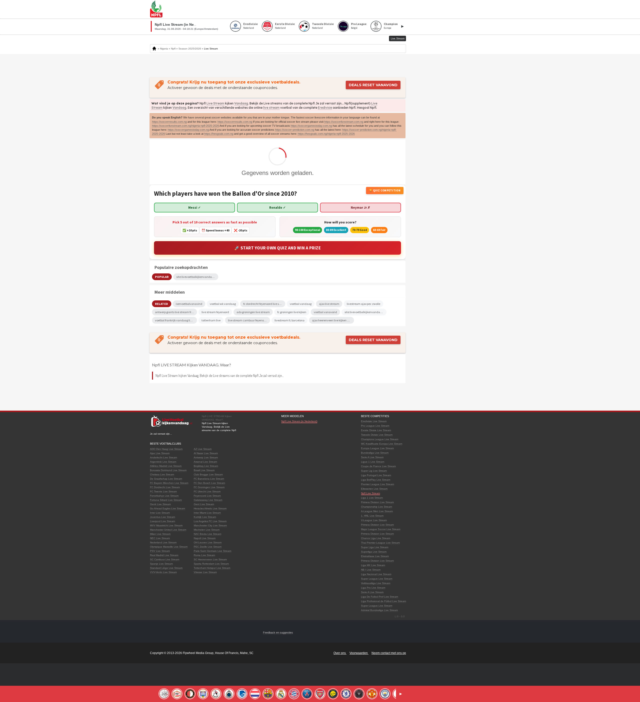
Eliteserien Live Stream (374, 488)
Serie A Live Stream (372, 457)
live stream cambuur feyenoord (248, 320)
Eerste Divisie (285, 24)
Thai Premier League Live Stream (380, 542)
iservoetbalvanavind (189, 304)
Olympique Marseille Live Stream (169, 546)
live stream (271, 107)
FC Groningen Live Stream (209, 487)
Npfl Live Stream (370, 493)
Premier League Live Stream (377, 484)
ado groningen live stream (253, 312)
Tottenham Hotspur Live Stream (212, 568)
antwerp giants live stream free (174, 312)
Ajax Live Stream (160, 453)
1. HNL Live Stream (372, 515)
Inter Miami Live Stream (207, 512)
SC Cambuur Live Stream (164, 559)
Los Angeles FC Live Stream (210, 521)
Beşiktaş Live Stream (206, 466)
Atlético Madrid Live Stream (166, 466)
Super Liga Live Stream (374, 547)
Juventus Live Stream (162, 517)
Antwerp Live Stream (206, 457)
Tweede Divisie (323, 24)
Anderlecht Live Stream (163, 457)
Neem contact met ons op (389, 653)
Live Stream (215, 103)
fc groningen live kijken (291, 312)
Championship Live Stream (376, 506)
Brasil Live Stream (204, 470)
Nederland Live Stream (163, 542)
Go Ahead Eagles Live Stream (167, 508)
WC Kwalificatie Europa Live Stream (381, 443)
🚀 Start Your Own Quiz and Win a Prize (277, 248)
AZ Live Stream (203, 449)
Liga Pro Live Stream (373, 587)
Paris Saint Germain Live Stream (212, 551)
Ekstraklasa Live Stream (375, 556)
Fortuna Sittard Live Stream (166, 500)
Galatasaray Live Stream (208, 500)
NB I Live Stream (370, 569)
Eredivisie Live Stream (373, 421)
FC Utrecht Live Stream (207, 491)
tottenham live (211, 320)
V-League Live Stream (374, 520)
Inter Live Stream (160, 512)
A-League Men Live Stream (377, 511)
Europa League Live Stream (377, 448)
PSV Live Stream (160, 551)
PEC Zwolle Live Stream (208, 546)
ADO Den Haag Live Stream (166, 449)
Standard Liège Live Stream (166, 568)
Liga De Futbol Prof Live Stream (379, 596)
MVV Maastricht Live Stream (166, 525)
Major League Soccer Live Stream (380, 529)
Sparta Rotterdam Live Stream (211, 563)
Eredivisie (250, 24)
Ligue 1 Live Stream (372, 461)
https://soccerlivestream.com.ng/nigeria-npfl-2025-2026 (185, 125)
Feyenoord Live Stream (207, 495)
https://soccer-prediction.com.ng (294, 129)
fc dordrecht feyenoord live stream (264, 304)
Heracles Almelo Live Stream (210, 508)
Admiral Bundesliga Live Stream (379, 610)
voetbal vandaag (301, 304)
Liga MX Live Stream (373, 565)
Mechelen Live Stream (207, 529)
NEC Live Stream (160, 538)
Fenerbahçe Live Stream (164, 495)
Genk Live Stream (160, 504)
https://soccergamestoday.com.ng (311, 125)
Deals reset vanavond (373, 85)
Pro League (358, 24)
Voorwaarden (359, 653)
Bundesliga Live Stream (374, 452)
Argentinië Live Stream (163, 461)
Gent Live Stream (204, 504)
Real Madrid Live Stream (164, 555)
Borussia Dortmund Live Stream (168, 470)
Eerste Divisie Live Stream (376, 430)
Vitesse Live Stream (205, 572)
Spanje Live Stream (161, 563)
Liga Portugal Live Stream (376, 475)
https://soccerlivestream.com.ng (343, 121)
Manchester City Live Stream (210, 525)
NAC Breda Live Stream (207, 534)
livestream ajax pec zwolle (363, 304)
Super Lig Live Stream (374, 470)
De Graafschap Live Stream (166, 478)
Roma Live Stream (204, 555)
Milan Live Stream (160, 534)
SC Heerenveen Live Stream (210, 559)
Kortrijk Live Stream (205, 517)
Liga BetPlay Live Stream (375, 479)
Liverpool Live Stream (162, 521)
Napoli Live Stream (205, 538)
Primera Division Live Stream (377, 502)
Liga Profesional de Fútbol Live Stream (383, 601)
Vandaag (241, 103)
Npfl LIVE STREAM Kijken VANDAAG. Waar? (191, 364)
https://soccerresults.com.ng (169, 121)
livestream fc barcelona (289, 320)
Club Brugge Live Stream (208, 474)
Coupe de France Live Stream (378, 466)
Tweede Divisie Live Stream (376, 434)
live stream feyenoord (215, 312)
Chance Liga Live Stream (375, 538)
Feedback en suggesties (278, 632)
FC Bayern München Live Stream (169, 483)
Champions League (397, 24)
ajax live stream (329, 304)
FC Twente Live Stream (163, 491)
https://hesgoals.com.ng (218, 133)
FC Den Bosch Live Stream (209, 483)
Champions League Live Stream (379, 439)
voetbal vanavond (325, 312)
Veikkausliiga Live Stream (375, 583)
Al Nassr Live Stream (206, 453)
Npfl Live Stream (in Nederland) (299, 421)
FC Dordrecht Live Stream (165, 487)
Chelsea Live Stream (162, 474)
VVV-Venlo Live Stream (163, 572)
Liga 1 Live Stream (372, 497)
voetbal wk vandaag (223, 304)
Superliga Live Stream (373, 551)
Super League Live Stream (376, 578)
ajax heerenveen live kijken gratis (333, 320)
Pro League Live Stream (375, 425)
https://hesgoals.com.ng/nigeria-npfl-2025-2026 (326, 133)
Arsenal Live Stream (205, 461)
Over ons (340, 653)
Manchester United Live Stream (168, 529)
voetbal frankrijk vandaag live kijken (176, 320)
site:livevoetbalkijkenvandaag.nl (365, 312)
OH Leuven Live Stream (208, 542)
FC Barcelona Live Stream (209, 478)
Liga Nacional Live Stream (376, 574)
